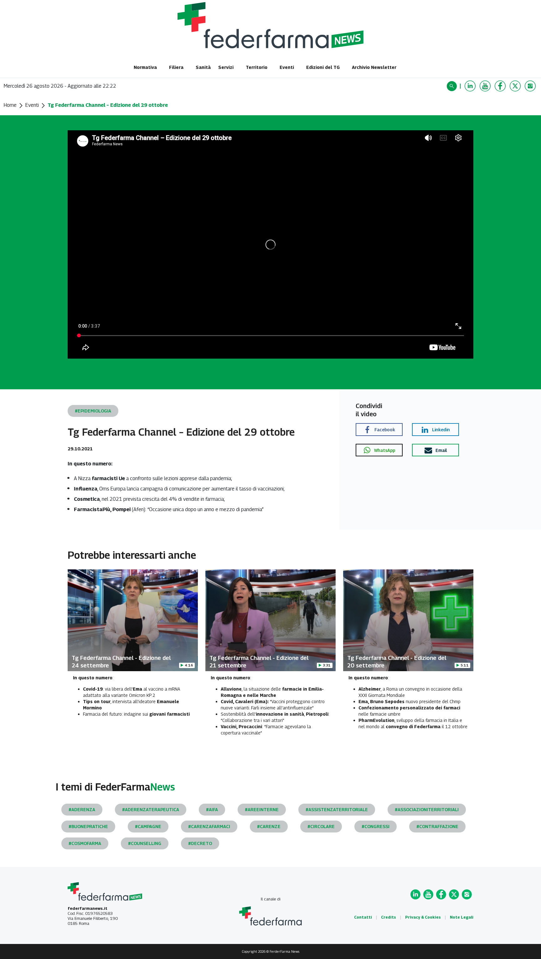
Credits (388, 917)
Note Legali (461, 917)
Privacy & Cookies (423, 917)
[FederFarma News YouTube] (486, 85)
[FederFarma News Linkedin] (471, 85)
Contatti (363, 917)
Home (10, 105)
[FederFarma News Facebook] (501, 85)
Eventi (32, 105)
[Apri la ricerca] (452, 86)
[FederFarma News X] (516, 85)
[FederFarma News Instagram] (531, 85)
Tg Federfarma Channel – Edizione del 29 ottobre (108, 105)
